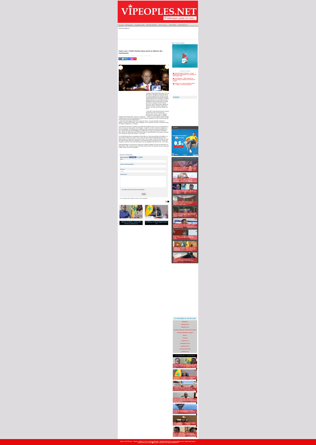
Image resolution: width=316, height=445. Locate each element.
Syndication (156, 442)
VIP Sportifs (129, 25)
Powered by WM (174, 442)
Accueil (121, 25)
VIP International (124, 28)
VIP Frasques (163, 25)
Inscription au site (163, 442)
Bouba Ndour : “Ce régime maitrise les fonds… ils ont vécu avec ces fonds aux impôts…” (183, 237)
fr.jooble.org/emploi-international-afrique (185, 329)
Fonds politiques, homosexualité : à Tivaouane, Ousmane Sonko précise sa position (183, 260)
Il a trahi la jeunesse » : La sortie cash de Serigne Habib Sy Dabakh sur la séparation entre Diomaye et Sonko (184, 434)
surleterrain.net (185, 346)
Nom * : (122, 159)
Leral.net (185, 338)
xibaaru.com (185, 351)
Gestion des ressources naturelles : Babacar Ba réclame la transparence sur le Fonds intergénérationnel (184, 226)
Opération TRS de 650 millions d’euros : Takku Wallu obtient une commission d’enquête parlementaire (183, 203)
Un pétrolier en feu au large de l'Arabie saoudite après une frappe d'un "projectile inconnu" (184, 411)
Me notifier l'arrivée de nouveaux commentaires (133, 189)
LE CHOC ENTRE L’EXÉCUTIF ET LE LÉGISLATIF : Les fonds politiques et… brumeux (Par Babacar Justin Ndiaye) (183, 180)
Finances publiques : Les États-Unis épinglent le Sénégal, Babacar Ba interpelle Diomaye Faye (131, 222)
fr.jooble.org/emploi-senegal (185, 332)
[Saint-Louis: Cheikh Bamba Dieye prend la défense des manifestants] (144, 65)
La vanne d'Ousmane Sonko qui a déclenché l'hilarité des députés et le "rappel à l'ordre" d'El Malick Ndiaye (184, 214)
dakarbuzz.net (185, 324)
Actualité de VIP (139, 25)
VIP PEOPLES (182, 25)
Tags (169, 442)
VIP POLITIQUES (151, 25)
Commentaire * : (124, 174)
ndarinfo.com (185, 340)
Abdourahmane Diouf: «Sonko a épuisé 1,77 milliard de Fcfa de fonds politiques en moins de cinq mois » (185, 192)
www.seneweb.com (185, 348)
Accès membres (141, 442)
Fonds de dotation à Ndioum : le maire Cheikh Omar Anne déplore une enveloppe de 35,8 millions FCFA (184, 400)
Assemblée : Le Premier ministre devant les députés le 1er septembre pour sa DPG (156, 222)
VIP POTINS (172, 25)
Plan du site (148, 442)
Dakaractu (185, 321)
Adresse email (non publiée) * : (127, 164)
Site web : (122, 169)
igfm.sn (185, 335)
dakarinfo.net (185, 327)
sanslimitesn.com (185, 343)
